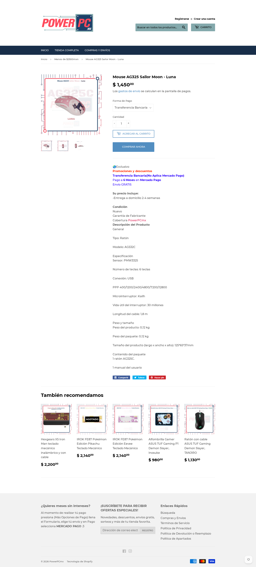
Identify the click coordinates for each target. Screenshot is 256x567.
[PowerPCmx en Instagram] (130, 551)
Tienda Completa (67, 50)
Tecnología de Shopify (79, 561)
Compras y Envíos (97, 50)
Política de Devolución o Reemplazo (186, 533)
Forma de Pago (122, 100)
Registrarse (182, 18)
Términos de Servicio (175, 523)
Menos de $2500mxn (66, 59)
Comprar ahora (133, 146)
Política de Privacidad (176, 528)
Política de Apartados (176, 538)
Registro (147, 530)
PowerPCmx (56, 561)
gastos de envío (129, 91)
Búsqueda (168, 512)
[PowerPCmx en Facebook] (124, 551)
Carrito (206, 27)
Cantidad (118, 116)
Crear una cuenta (204, 18)
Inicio (45, 50)
